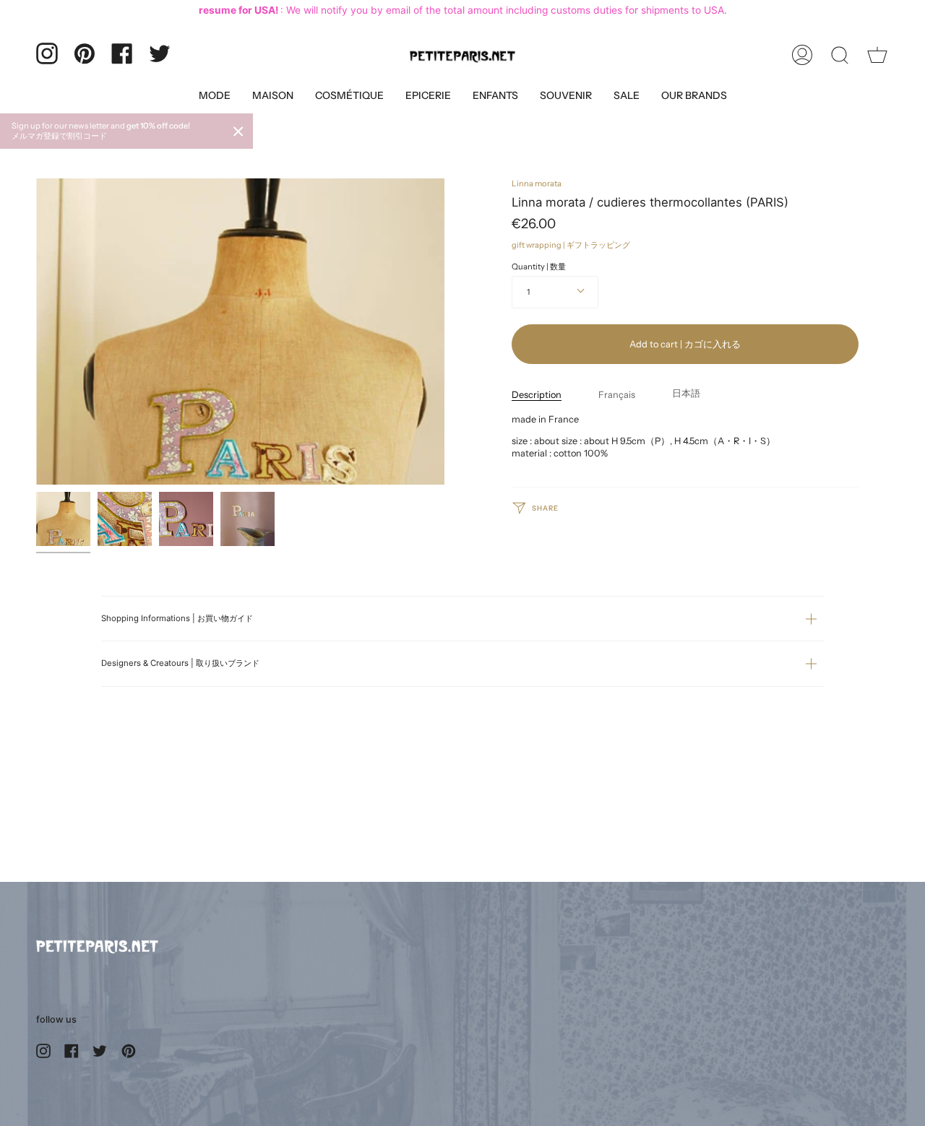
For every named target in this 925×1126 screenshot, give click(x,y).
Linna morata (537, 183)
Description (537, 394)
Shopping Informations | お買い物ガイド (177, 618)
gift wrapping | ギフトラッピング (571, 245)
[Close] (238, 131)
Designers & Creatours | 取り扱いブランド (180, 663)
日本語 (686, 392)
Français (616, 394)
